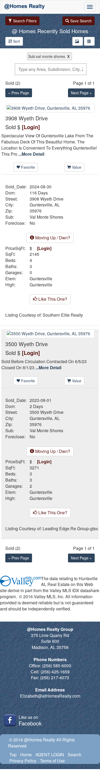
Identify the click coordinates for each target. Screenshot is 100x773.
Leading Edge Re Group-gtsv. (71, 529)
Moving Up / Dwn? (52, 238)
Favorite (27, 167)
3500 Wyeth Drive (46, 412)
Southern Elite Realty (63, 315)
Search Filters (24, 20)
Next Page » (81, 92)
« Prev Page (18, 92)
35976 (36, 211)
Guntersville (41, 279)
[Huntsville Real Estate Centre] (24, 7)
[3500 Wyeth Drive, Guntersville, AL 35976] (50, 333)
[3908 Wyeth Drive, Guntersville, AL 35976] (50, 107)
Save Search (80, 20)
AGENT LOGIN (49, 754)
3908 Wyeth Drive (46, 199)
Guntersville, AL (45, 205)
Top (13, 754)
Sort (16, 41)
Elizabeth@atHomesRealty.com (50, 696)
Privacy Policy (22, 761)
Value (76, 167)
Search (74, 754)
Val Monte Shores (46, 217)
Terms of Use (52, 761)
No (32, 223)
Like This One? (52, 299)
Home (26, 754)
